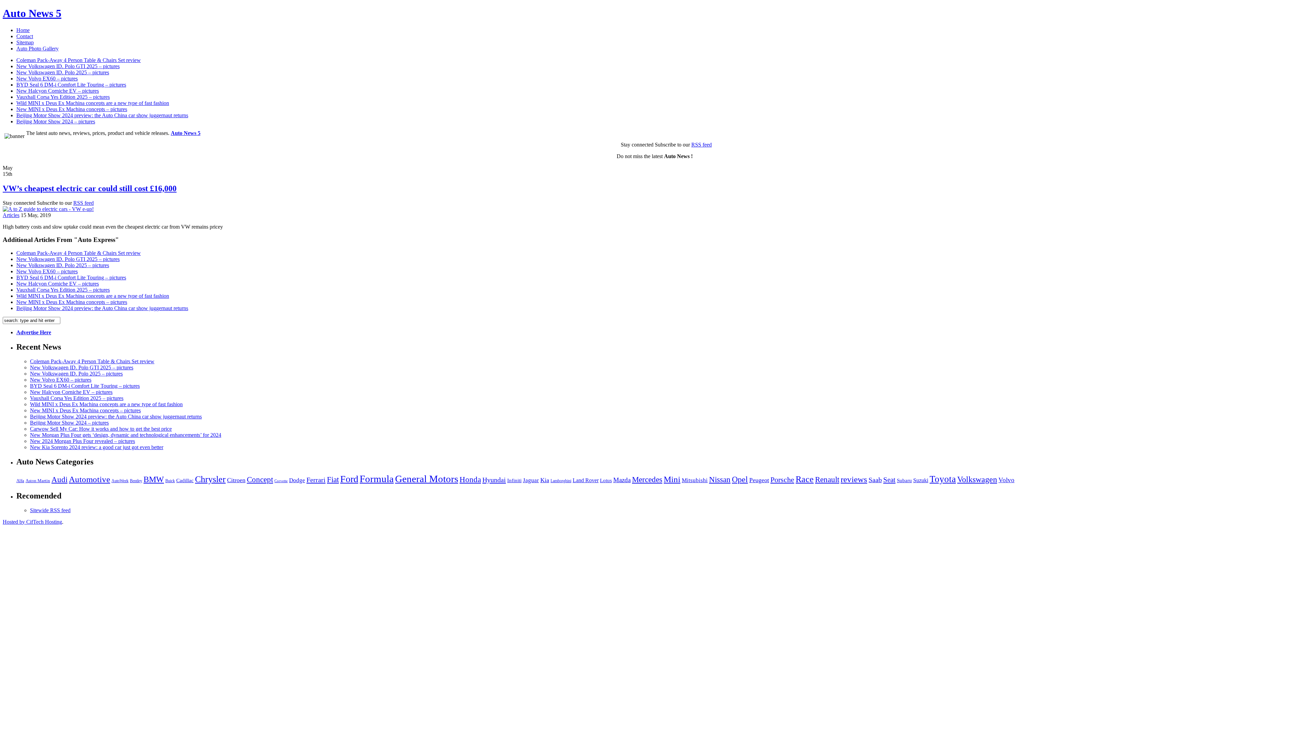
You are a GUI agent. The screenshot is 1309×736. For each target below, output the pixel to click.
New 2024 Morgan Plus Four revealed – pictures (82, 441)
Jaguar (531, 480)
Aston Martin (38, 480)
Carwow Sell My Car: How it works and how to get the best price (101, 429)
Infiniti (514, 480)
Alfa (20, 480)
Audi (59, 479)
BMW (154, 479)
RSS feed (701, 145)
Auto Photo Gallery (37, 48)
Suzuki (920, 480)
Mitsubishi (695, 480)
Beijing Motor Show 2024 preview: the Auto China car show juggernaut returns (102, 115)
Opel (740, 479)
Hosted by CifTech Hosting (32, 522)
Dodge (297, 480)
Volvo (1006, 480)
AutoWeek (120, 480)
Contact (24, 36)
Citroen (236, 480)
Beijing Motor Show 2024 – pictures (55, 121)
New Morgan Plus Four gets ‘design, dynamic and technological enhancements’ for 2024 (125, 435)
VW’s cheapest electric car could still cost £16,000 (90, 188)
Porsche (782, 479)
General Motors (426, 478)
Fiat (333, 479)
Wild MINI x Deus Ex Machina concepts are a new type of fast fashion (92, 103)
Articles (11, 215)
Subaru (904, 480)
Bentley (136, 480)
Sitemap (25, 42)
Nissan (720, 479)
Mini (672, 479)
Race (805, 479)
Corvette (281, 481)
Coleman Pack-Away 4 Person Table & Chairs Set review (78, 60)
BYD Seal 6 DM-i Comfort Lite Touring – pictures (71, 85)
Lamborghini (561, 480)
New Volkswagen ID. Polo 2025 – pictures (62, 72)
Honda (470, 479)
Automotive (89, 479)
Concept (260, 479)
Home (23, 30)
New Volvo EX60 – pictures (47, 78)
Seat (889, 480)
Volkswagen (977, 479)
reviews (854, 479)
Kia (544, 480)
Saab (875, 480)
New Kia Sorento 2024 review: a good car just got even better (96, 447)
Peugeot (759, 480)
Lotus (606, 480)
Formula (377, 478)
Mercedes (647, 479)
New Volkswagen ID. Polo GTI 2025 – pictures (68, 66)
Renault (827, 479)
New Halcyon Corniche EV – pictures (57, 91)
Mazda (622, 480)
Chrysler (210, 479)
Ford (349, 479)
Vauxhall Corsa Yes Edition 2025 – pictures (63, 97)
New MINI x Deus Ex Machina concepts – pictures (71, 109)
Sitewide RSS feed (50, 510)
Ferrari (316, 480)
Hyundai (494, 480)
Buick (170, 480)
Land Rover (586, 480)
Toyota (943, 479)
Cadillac (185, 480)
